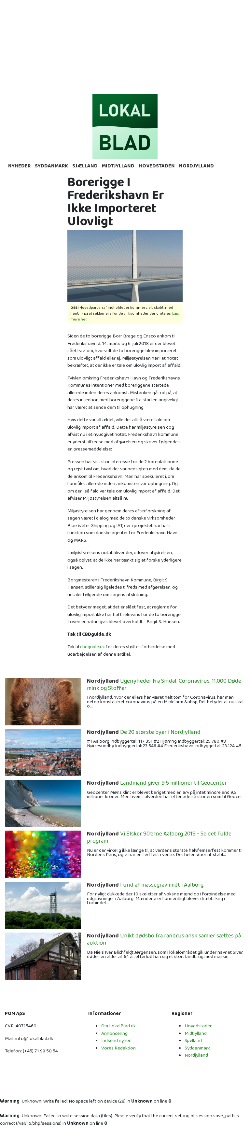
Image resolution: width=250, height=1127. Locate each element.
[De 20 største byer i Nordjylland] (43, 752)
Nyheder (19, 166)
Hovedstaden (157, 166)
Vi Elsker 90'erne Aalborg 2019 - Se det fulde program (159, 838)
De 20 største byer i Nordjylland (144, 732)
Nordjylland (196, 166)
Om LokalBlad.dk (118, 1026)
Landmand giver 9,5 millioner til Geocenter (157, 783)
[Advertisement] (125, 45)
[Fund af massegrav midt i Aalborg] (43, 905)
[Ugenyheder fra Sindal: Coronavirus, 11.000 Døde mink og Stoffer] (43, 701)
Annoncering (114, 1033)
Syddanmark (51, 166)
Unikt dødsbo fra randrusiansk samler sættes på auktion (164, 940)
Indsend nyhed (116, 1040)
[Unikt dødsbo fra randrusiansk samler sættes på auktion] (43, 956)
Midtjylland (118, 166)
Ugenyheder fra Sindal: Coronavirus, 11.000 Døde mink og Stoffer (164, 685)
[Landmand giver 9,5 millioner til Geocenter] (43, 803)
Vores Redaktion (118, 1048)
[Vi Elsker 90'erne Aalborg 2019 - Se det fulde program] (43, 854)
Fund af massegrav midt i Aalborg (145, 885)
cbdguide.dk (92, 646)
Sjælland (85, 166)
